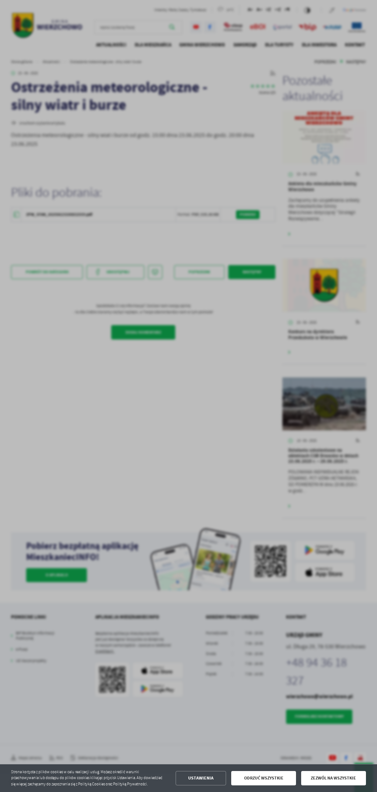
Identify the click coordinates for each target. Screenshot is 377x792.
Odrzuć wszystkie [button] (263, 778)
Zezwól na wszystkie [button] (333, 778)
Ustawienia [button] (201, 778)
